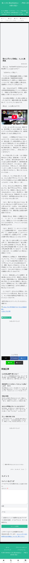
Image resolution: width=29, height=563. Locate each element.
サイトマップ (7, 549)
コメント (4, 488)
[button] (19, 363)
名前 (2, 506)
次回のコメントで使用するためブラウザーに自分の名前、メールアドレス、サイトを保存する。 (14, 520)
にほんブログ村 (5, 311)
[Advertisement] (14, 40)
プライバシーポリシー (21, 547)
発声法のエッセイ (7, 317)
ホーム (7, 547)
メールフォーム (21, 549)
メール (3, 512)
